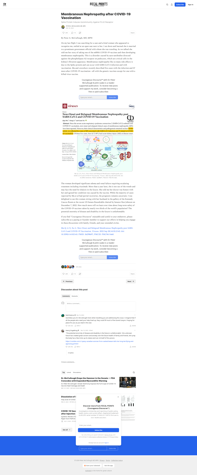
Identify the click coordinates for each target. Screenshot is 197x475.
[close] (118, 397)
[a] (128, 382)
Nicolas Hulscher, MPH (77, 388)
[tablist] (70, 296)
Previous (69, 281)
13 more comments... (68, 362)
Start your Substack (93, 465)
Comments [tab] (66, 296)
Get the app (108, 465)
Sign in (190, 4)
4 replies (71, 353)
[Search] (167, 4)
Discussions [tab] (77, 372)
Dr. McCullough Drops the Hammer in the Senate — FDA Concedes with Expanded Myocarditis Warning (88, 379)
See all (65, 430)
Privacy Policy (114, 437)
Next (129, 281)
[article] (98, 384)
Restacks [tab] (75, 296)
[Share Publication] (172, 4)
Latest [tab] (69, 372)
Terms (108, 460)
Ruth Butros (70, 315)
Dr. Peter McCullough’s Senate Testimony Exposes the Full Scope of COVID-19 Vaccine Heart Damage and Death (88, 385)
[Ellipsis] (134, 315)
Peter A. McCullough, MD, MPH (76, 26)
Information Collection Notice (98, 437)
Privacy (102, 460)
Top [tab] (63, 372)
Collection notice (117, 460)
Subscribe (180, 4)
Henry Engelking (71, 330)
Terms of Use (108, 435)
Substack (88, 471)
